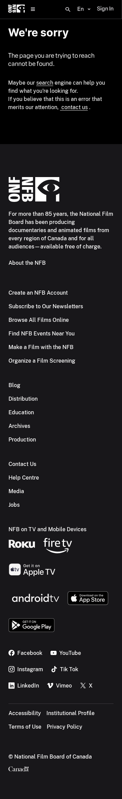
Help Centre (23, 477)
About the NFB (27, 263)
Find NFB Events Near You (41, 333)
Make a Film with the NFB (41, 347)
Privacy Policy (64, 727)
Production (22, 439)
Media (16, 491)
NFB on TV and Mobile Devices (47, 529)
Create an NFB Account (38, 293)
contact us (74, 107)
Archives (19, 426)
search (44, 83)
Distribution (23, 399)
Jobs (14, 505)
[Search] (68, 9)
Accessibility (24, 713)
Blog (14, 385)
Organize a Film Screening (41, 361)
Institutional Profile (70, 713)
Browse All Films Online (38, 320)
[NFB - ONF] (16, 9)
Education (21, 412)
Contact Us (22, 464)
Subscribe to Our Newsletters (45, 306)
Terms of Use (24, 727)
